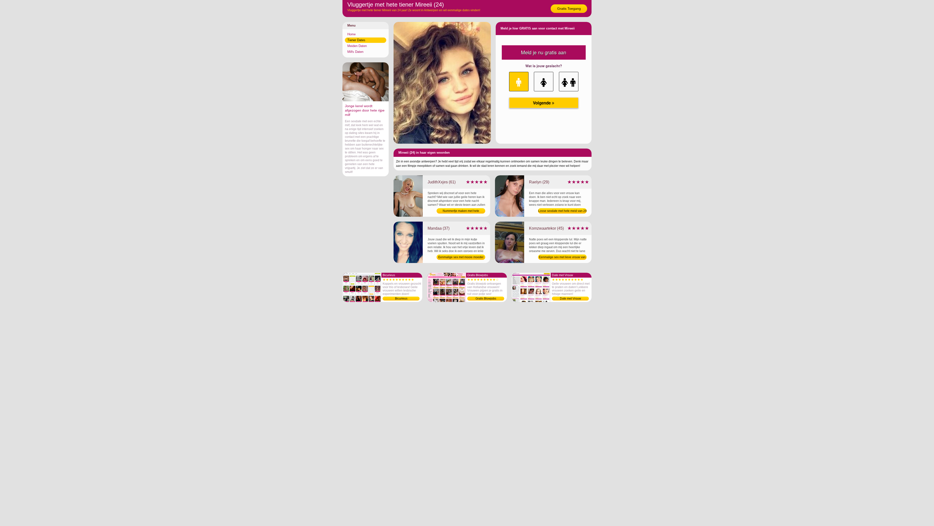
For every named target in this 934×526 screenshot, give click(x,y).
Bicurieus (401, 298)
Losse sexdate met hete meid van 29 (562, 211)
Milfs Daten (355, 52)
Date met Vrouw (570, 298)
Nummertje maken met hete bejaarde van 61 (461, 211)
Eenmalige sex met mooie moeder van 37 (461, 257)
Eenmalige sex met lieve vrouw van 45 (562, 257)
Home (351, 34)
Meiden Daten (357, 46)
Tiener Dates (356, 40)
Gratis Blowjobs (486, 298)
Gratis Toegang (569, 8)
